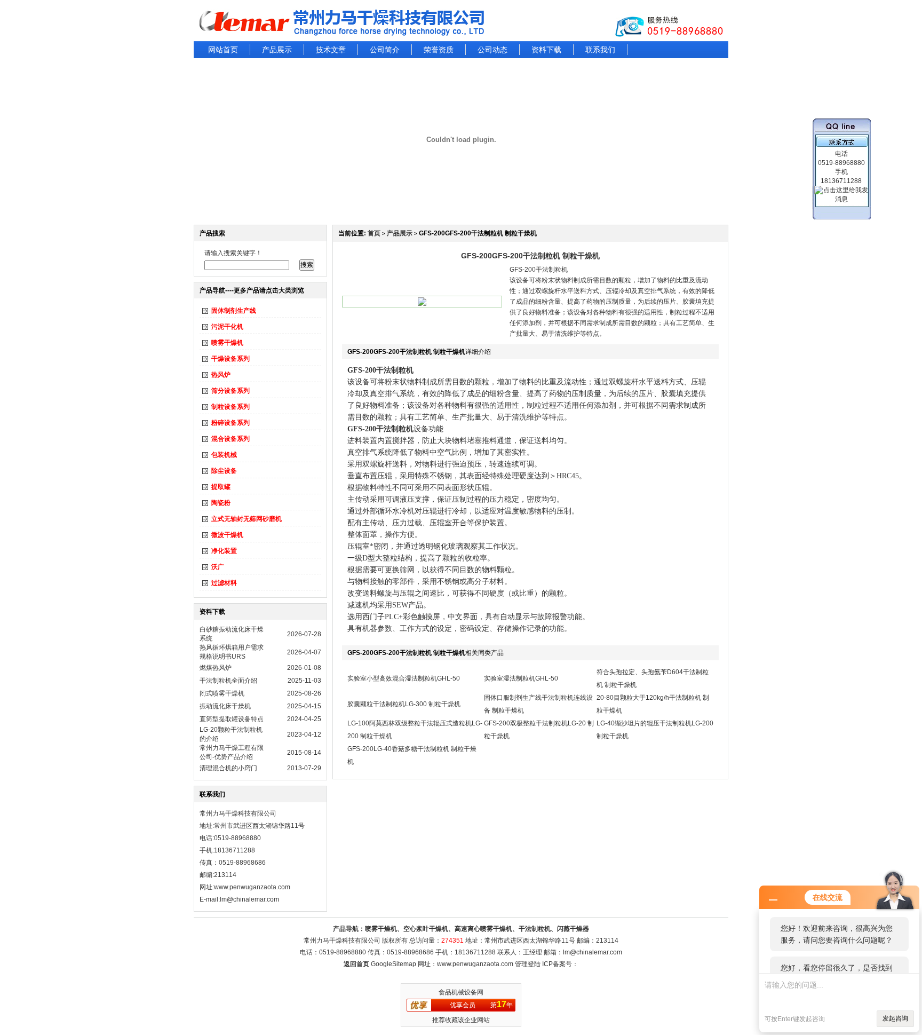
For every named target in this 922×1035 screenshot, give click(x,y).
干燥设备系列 (230, 358)
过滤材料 (224, 583)
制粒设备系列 (230, 406)
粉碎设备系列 (230, 422)
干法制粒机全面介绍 (228, 680)
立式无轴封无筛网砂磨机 (246, 519)
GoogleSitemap (393, 964)
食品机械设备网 (461, 992)
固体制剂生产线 (233, 310)
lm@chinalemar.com (592, 952)
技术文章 (331, 49)
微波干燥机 (227, 535)
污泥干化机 (227, 326)
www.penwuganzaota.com (252, 887)
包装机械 (224, 455)
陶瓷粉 (220, 503)
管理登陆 (528, 964)
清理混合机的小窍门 (228, 768)
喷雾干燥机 (227, 342)
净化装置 (224, 551)
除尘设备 (224, 471)
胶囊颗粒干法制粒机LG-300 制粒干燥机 (403, 704)
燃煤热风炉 (216, 667)
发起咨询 (895, 1018)
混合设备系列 (230, 439)
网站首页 (223, 49)
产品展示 (277, 49)
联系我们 (600, 49)
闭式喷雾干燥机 (222, 693)
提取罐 (220, 487)
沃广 (217, 567)
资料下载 (546, 49)
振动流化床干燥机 (225, 706)
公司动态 (492, 49)
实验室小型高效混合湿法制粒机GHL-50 (403, 678)
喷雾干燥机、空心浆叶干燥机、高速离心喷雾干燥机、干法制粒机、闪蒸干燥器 (477, 929)
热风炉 (220, 374)
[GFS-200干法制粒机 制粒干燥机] (422, 303)
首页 (374, 233)
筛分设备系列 (230, 390)
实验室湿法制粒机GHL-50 (521, 678)
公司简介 (385, 49)
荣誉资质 (439, 49)
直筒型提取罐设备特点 (232, 719)
